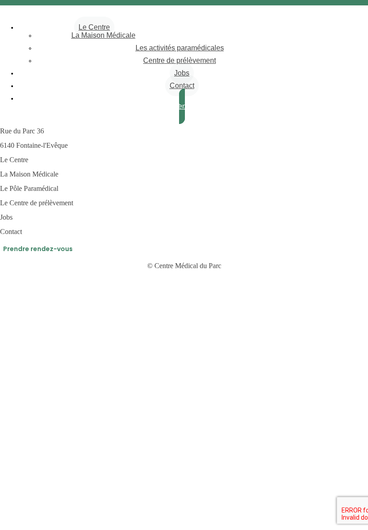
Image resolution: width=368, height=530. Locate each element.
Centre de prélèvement (179, 60)
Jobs (181, 73)
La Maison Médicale (103, 35)
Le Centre (94, 27)
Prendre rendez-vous (38, 249)
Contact (182, 85)
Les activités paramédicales (180, 48)
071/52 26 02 (183, 26)
